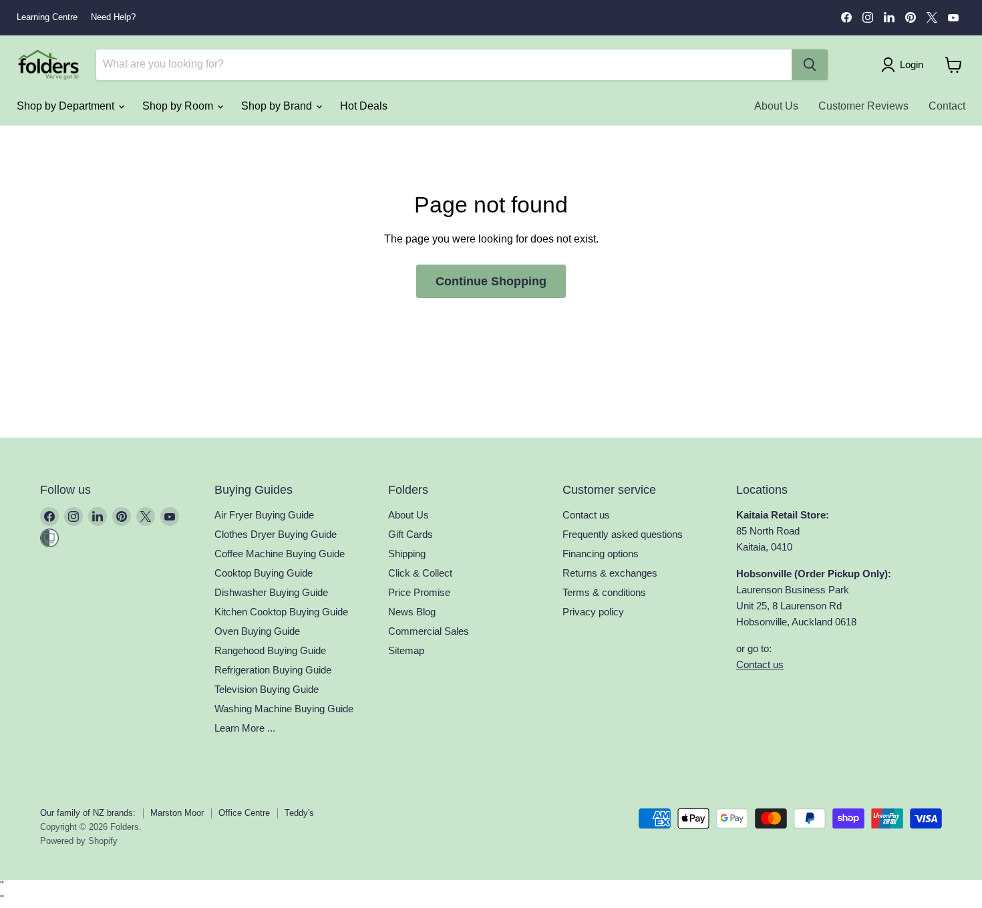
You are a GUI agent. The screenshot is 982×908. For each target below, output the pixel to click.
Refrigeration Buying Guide (272, 669)
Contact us (586, 514)
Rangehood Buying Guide (270, 650)
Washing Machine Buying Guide (283, 708)
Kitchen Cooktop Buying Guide (281, 611)
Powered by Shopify (79, 841)
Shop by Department (67, 106)
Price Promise (419, 592)
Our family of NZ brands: (88, 813)
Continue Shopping (491, 281)
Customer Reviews (863, 106)
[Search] (810, 64)
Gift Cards (410, 534)
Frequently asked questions (622, 534)
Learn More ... (244, 728)
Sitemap (406, 650)
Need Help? (113, 17)
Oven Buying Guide (257, 631)
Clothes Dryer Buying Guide (275, 534)
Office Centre (244, 813)
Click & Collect (420, 573)
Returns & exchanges (609, 573)
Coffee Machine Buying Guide (279, 553)
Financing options (600, 553)
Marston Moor (177, 813)
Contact (947, 106)
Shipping (407, 553)
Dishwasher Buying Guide (271, 592)
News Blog (412, 611)
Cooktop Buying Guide (263, 573)
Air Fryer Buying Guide (264, 514)
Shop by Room (179, 106)
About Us (776, 106)
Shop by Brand (278, 106)
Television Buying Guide (266, 689)
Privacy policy (593, 611)
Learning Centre (47, 17)
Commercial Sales (428, 631)
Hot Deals (363, 106)
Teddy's (299, 813)
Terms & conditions (604, 592)
